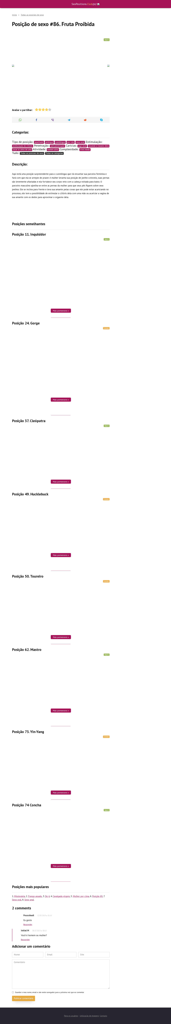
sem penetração (57, 146)
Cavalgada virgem (61, 896)
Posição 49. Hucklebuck (30, 494)
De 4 (47, 896)
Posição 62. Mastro (26, 649)
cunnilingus (60, 142)
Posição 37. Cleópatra (28, 420)
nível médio (85, 149)
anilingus (49, 142)
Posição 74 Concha (26, 805)
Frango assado (35, 896)
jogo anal (82, 146)
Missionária (19, 896)
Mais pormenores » (61, 310)
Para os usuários (71, 1015)
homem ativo (52, 149)
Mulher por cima (81, 896)
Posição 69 (97, 896)
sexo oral (80, 142)
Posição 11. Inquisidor (29, 234)
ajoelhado (39, 142)
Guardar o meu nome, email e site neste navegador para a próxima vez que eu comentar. (49, 992)
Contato (103, 1015)
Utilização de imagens (89, 1015)
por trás (70, 142)
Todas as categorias (54, 153)
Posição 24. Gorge (26, 323)
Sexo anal (29, 899)
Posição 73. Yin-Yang (28, 731)
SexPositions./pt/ (84, 4)
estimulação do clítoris (22, 146)
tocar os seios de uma (22, 149)
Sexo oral (16, 899)
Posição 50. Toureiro (27, 576)
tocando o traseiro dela (98, 146)
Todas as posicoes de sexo (32, 153)
